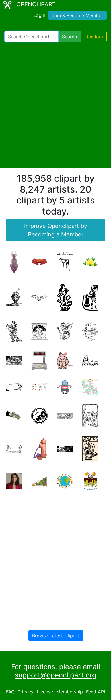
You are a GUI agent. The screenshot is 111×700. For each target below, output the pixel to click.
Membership (69, 692)
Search (69, 36)
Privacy (26, 692)
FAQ (10, 692)
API (101, 692)
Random (94, 36)
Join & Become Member (77, 15)
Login (39, 15)
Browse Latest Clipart (55, 635)
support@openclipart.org (55, 675)
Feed (91, 692)
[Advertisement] (55, 105)
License (45, 692)
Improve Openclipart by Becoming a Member (55, 230)
